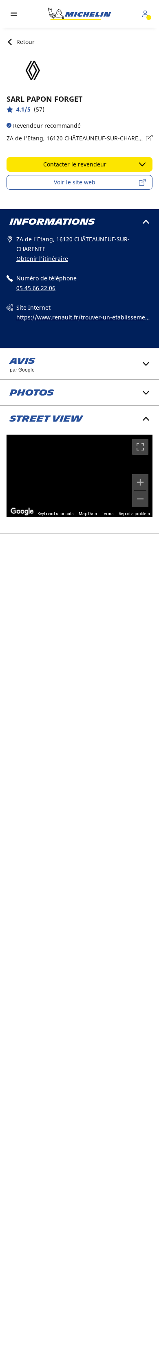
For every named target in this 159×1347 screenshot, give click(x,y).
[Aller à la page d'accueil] (79, 14)
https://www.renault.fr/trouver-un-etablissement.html (84, 317)
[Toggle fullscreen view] (140, 447)
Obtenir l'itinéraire (42, 258)
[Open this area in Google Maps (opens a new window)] (22, 511)
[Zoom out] (140, 499)
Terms (108, 514)
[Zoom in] (140, 482)
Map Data (88, 514)
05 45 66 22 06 (35, 288)
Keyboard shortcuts (56, 514)
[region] (79, 475)
